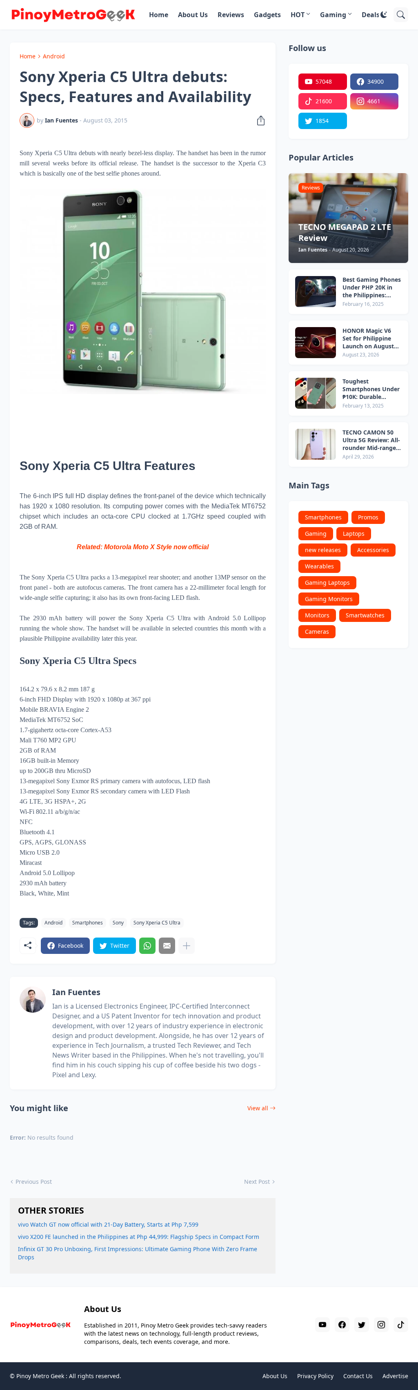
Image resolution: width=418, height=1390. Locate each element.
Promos (368, 517)
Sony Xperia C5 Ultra (156, 922)
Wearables (319, 566)
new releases (323, 550)
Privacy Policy (315, 1376)
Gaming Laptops (327, 582)
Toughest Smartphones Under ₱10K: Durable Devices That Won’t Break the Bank (371, 389)
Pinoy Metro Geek (40, 1376)
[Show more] (186, 946)
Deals (371, 14)
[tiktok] (401, 1324)
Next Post (257, 1181)
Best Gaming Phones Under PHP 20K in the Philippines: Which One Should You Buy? (371, 287)
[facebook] (342, 1324)
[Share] (258, 120)
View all (257, 1108)
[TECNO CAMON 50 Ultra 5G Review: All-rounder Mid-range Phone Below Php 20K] (315, 444)
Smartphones (87, 922)
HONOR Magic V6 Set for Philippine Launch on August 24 (368, 338)
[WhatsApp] (147, 946)
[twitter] (361, 1324)
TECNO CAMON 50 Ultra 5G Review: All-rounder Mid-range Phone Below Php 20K (371, 440)
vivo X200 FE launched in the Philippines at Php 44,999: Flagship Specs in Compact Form (138, 1237)
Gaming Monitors (329, 599)
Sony (118, 922)
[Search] (401, 14)
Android (54, 56)
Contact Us (358, 1376)
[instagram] (381, 1324)
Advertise (395, 1376)
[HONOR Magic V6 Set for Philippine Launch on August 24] (315, 342)
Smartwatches (365, 615)
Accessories (373, 550)
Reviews (231, 14)
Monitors (317, 615)
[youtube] (322, 1324)
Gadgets (267, 14)
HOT (298, 14)
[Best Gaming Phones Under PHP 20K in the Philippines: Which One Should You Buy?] (315, 291)
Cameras (317, 631)
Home (158, 14)
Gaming (333, 14)
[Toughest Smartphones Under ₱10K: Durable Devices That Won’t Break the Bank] (315, 393)
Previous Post (34, 1181)
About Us (193, 14)
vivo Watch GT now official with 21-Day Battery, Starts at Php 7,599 (108, 1224)
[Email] (167, 946)
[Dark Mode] (384, 14)
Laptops (354, 533)
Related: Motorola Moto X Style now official (143, 547)
